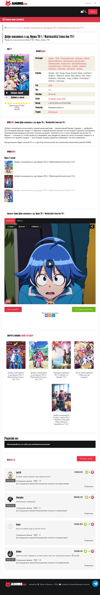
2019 (57, 58)
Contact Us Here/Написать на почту (75, 584)
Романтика (65, 63)
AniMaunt (52, 69)
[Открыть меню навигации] (4, 12)
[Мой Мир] (53, 315)
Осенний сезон (54, 66)
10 (29, 103)
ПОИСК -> (89, 3)
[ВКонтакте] (46, 315)
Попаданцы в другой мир (73, 61)
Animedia (61, 69)
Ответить (88, 486)
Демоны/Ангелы (67, 58)
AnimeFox (10, 28)
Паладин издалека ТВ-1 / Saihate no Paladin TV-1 (61, 375)
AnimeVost (71, 69)
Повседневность (55, 61)
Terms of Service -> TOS (49, 584)
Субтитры (67, 66)
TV (49, 90)
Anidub (75, 66)
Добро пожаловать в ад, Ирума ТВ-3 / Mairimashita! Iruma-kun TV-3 (44, 162)
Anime (19, 3)
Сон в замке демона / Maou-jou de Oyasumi (84, 375)
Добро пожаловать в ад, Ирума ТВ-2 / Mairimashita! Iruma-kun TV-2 (44, 176)
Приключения (54, 63)
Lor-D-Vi (18, 472)
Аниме (19, 28)
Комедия (79, 58)
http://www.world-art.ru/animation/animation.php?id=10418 (65, 142)
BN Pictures (52, 112)
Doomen (18, 551)
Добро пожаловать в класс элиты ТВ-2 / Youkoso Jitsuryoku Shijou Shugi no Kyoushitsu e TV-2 (61, 419)
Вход (93, 12)
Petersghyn (19, 497)
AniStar (80, 69)
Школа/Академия (79, 63)
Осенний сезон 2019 (56, 99)
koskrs (18, 524)
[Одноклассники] (50, 315)
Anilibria (82, 66)
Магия (86, 58)
